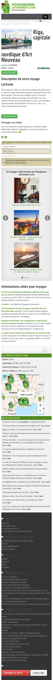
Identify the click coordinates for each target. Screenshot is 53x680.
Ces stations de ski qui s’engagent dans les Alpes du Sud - (26, 425)
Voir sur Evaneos (9, 72)
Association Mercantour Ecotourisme (15, 619)
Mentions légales (8, 549)
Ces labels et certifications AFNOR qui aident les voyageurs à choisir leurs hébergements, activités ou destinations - (25, 463)
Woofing (4, 630)
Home (3, 21)
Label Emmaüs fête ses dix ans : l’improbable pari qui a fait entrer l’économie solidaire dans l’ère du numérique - (24, 476)
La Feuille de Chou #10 (10, 641)
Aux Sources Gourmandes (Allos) (14, 601)
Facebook (5, 561)
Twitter (4, 564)
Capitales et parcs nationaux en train (26, 204)
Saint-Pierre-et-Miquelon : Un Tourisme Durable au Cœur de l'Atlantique (24, 626)
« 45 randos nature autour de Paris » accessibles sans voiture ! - (23, 501)
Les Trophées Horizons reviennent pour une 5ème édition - (26, 482)
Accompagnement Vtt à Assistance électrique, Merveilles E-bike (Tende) (26, 594)
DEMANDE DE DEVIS (13, 673)
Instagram (5, 567)
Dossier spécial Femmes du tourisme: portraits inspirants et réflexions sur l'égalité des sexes (24, 637)
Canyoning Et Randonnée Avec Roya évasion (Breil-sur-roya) (24, 590)
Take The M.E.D (7, 649)
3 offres (8, 359)
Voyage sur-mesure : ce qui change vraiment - (21, 429)
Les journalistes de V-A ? (10, 528)
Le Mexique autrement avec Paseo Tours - (20, 492)
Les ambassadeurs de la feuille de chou (16, 531)
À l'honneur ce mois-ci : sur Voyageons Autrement (23, 422)
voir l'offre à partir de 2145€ (18, 371)
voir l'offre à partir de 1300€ (16, 363)
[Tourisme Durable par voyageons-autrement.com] (18, 6)
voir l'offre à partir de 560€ (19, 367)
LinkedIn (4, 558)
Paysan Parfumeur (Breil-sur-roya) (14, 579)
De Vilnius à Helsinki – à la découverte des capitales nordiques (26, 238)
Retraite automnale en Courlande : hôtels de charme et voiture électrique (26, 270)
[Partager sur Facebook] (2, 137)
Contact (4, 543)
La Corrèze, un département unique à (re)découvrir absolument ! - (24, 450)
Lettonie (45, 21)
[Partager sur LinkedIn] (6, 137)
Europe (35, 21)
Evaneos (27, 21)
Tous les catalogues (9, 576)
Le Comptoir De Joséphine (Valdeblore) (16, 587)
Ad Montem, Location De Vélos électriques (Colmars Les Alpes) (25, 604)
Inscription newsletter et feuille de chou (17, 540)
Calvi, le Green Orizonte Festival (13, 660)
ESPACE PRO (38, 673)
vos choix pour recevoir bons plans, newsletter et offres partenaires (27, 161)
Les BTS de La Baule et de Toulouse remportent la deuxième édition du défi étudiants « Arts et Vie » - (26, 507)
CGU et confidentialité (10, 546)
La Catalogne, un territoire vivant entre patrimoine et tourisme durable (25, 615)
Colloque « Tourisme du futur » (13, 652)
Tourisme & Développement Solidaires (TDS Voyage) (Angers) (25, 598)
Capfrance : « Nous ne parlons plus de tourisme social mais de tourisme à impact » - (26, 434)
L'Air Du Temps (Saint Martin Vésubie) (15, 585)
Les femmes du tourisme (11, 646)
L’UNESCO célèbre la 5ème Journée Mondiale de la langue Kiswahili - (25, 470)
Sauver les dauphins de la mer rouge (15, 643)
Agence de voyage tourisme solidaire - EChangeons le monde (25, 654)
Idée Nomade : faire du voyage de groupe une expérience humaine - (25, 457)
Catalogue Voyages (15, 21)
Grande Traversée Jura (9, 622)
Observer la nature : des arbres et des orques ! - (22, 496)
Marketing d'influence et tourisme (14, 657)
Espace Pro (5, 523)
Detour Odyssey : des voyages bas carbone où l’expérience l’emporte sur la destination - (26, 487)
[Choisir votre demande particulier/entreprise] (27, 673)
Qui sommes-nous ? (9, 525)
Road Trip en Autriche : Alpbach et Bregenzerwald (20, 633)
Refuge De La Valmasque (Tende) (14, 582)
